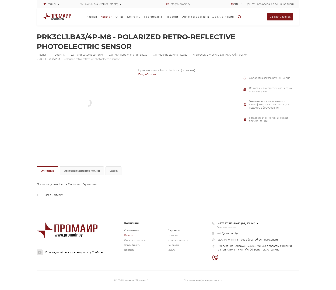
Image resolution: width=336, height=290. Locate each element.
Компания (131, 223)
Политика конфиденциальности (203, 280)
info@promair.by (180, 4)
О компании (131, 230)
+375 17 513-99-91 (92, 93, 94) (101, 4)
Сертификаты (132, 245)
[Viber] (215, 257)
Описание (47, 170)
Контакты (173, 245)
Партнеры (174, 230)
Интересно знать (178, 240)
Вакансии (130, 249)
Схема (114, 170)
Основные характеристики (82, 170)
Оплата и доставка (135, 240)
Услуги (172, 249)
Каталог (129, 235)
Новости (173, 235)
